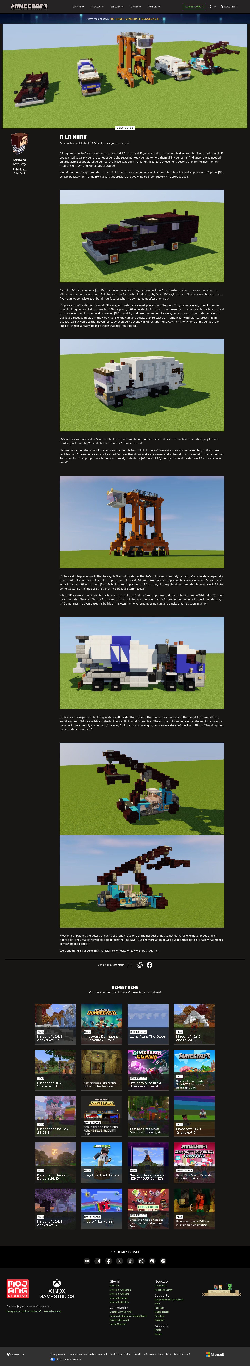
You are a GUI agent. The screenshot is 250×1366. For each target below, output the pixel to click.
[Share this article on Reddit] (140, 965)
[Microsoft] (215, 1354)
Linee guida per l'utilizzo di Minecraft (24, 1311)
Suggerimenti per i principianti (169, 1299)
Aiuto (157, 1303)
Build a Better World (119, 1320)
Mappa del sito (162, 1311)
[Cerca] (213, 7)
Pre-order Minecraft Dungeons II (134, 18)
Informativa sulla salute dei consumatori (88, 1354)
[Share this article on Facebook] (149, 965)
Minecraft (114, 1285)
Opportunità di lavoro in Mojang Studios (128, 1316)
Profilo (158, 1329)
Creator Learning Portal (121, 1311)
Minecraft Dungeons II (120, 1289)
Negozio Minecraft (163, 1289)
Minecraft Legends (118, 1298)
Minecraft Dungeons (119, 1293)
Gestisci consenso (52, 1311)
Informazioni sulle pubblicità (157, 1354)
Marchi (137, 1354)
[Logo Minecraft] (29, 7)
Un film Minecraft (118, 1324)
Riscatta (158, 1334)
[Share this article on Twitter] (129, 965)
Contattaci (159, 1320)
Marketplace (161, 1285)
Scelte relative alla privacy (68, 1359)
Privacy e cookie (57, 1354)
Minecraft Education (119, 1302)
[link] (87, 1261)
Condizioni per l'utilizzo (120, 1354)
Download (159, 1316)
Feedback (159, 1307)
